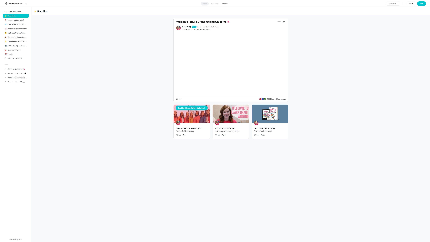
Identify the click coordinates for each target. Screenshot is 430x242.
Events (225, 3)
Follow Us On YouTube (224, 128)
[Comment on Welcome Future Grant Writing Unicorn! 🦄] (180, 99)
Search (393, 3)
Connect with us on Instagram (189, 128)
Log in (410, 3)
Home (204, 3)
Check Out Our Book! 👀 (264, 128)
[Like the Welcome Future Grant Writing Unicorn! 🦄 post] (176, 99)
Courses (214, 3)
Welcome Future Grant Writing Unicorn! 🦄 (203, 21)
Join (421, 3)
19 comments (281, 99)
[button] (16, 16)
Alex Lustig (186, 27)
